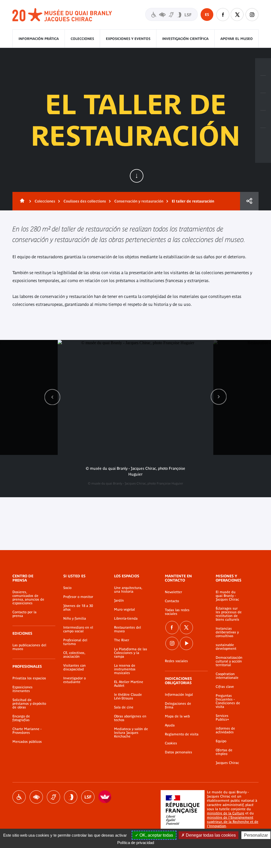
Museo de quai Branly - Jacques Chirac (62, 15)
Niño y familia (74, 618)
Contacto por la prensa (24, 614)
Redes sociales (176, 661)
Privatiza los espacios (29, 678)
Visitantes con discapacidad (171, 14)
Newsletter (173, 592)
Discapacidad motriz (19, 797)
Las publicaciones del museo (29, 647)
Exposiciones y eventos (128, 39)
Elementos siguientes (219, 397)
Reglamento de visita (181, 734)
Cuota (249, 201)
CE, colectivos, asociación (74, 654)
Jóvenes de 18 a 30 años (78, 607)
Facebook (222, 14)
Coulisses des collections (85, 201)
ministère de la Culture (225, 813)
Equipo (221, 741)
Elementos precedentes (52, 397)
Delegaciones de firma (178, 705)
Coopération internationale (227, 676)
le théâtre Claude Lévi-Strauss (128, 696)
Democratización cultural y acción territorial (229, 661)
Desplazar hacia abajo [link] (136, 176)
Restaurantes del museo (127, 629)
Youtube (186, 643)
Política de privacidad (135, 842)
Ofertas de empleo (224, 752)
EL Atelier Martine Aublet (128, 684)
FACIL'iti (105, 797)
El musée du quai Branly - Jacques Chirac (227, 595)
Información (263, 84)
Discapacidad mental (70, 797)
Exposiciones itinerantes (22, 689)
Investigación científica (185, 39)
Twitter (237, 14)
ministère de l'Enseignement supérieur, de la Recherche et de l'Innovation (232, 821)
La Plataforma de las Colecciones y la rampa (130, 652)
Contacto (172, 601)
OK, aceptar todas (155, 835)
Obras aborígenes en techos (130, 718)
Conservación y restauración (138, 201)
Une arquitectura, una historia (128, 589)
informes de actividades (225, 730)
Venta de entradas (263, 67)
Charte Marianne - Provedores (27, 731)
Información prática (39, 39)
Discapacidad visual (36, 797)
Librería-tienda (126, 618)
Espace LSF (87, 797)
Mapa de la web (177, 716)
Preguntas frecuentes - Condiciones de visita (228, 701)
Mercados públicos (27, 742)
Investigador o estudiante (74, 680)
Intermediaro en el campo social (78, 629)
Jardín (119, 600)
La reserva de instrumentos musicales (125, 669)
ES (207, 14)
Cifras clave (225, 687)
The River (121, 640)
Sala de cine (123, 707)
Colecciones (82, 39)
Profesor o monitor (78, 597)
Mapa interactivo (263, 136)
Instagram (252, 14)
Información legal (179, 695)
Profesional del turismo (75, 642)
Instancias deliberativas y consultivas (227, 632)
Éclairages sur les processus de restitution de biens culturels (229, 614)
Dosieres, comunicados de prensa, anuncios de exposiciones (28, 597)
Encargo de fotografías (21, 718)
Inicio (21, 201)
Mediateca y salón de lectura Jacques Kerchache (131, 732)
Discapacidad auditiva (53, 797)
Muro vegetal (124, 609)
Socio (67, 588)
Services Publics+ (222, 717)
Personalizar (256, 835)
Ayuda (170, 725)
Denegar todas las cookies (210, 835)
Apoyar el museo (236, 39)
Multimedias (263, 119)
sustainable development (226, 647)
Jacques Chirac (227, 763)
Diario (263, 101)
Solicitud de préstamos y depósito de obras (29, 703)
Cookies (171, 743)
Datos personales (178, 752)
